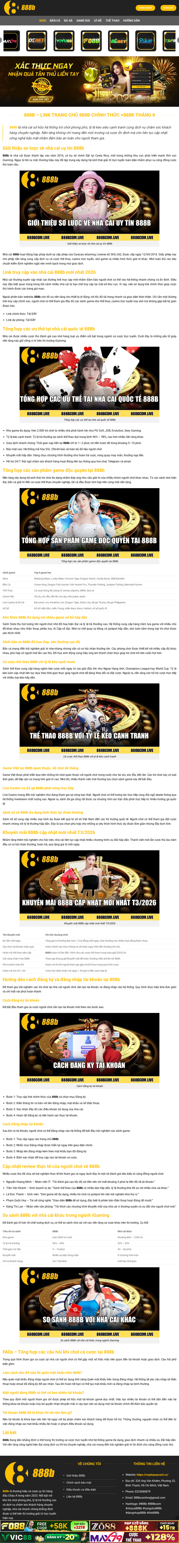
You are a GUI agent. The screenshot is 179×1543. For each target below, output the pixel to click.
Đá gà (68, 20)
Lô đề (98, 20)
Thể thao (113, 20)
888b (42, 20)
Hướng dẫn (131, 20)
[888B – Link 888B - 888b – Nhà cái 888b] (20, 8)
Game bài (83, 20)
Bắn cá (55, 20)
